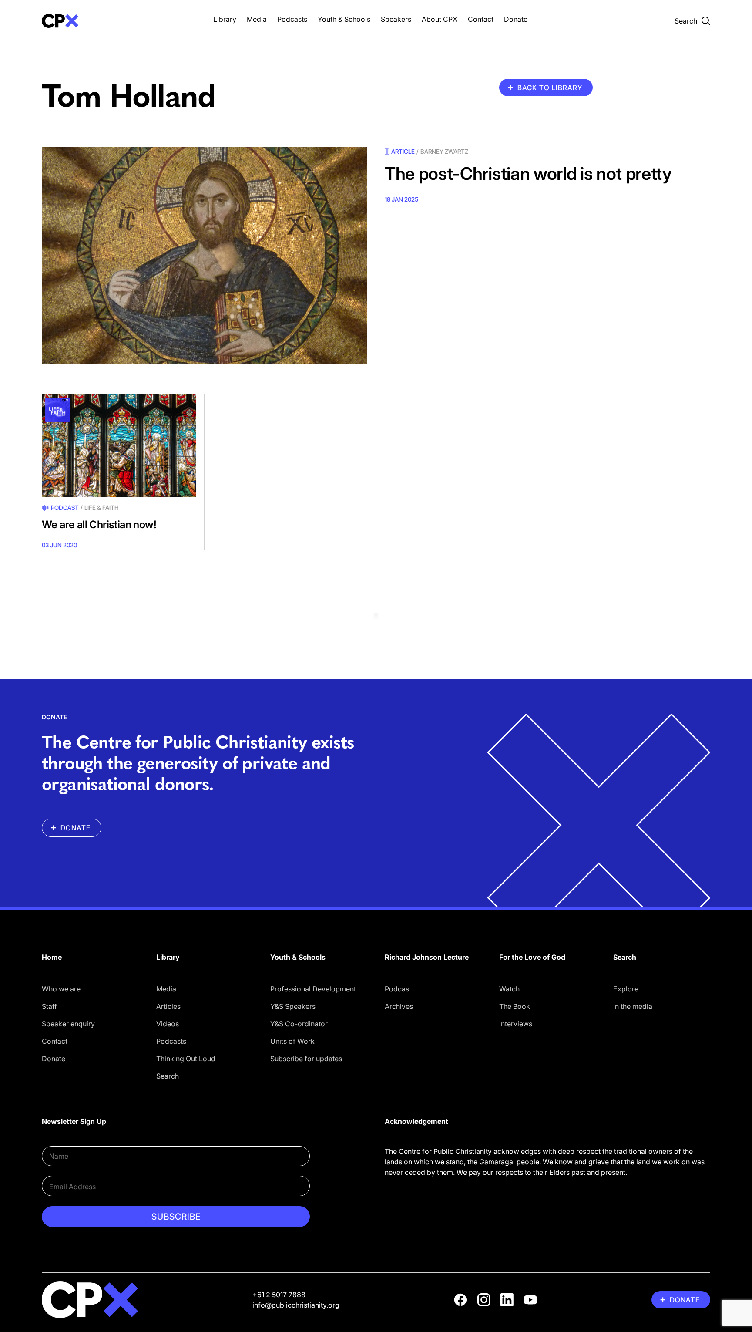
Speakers (396, 19)
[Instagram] (483, 1299)
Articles (168, 1006)
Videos (167, 1023)
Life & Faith (101, 507)
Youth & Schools (344, 19)
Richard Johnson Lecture (427, 957)
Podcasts (292, 19)
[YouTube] (530, 1299)
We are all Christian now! (99, 524)
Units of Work (292, 1041)
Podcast (65, 507)
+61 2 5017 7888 (279, 1294)
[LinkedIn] (507, 1299)
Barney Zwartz (444, 151)
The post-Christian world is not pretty (528, 173)
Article (403, 151)
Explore (625, 989)
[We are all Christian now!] (119, 445)
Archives (399, 1006)
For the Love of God (532, 957)
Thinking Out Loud (185, 1058)
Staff (49, 1006)
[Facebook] (460, 1299)
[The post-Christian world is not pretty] (204, 255)
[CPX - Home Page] (119, 21)
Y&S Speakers (293, 1006)
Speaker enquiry (68, 1023)
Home (52, 957)
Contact (481, 19)
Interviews (515, 1023)
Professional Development (313, 989)
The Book (514, 1006)
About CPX (439, 19)
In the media (632, 1006)
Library (224, 19)
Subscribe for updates (306, 1058)
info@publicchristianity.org (295, 1305)
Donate (515, 19)
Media (257, 19)
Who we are (61, 989)
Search (167, 1076)
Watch (509, 989)
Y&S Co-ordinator (299, 1023)
